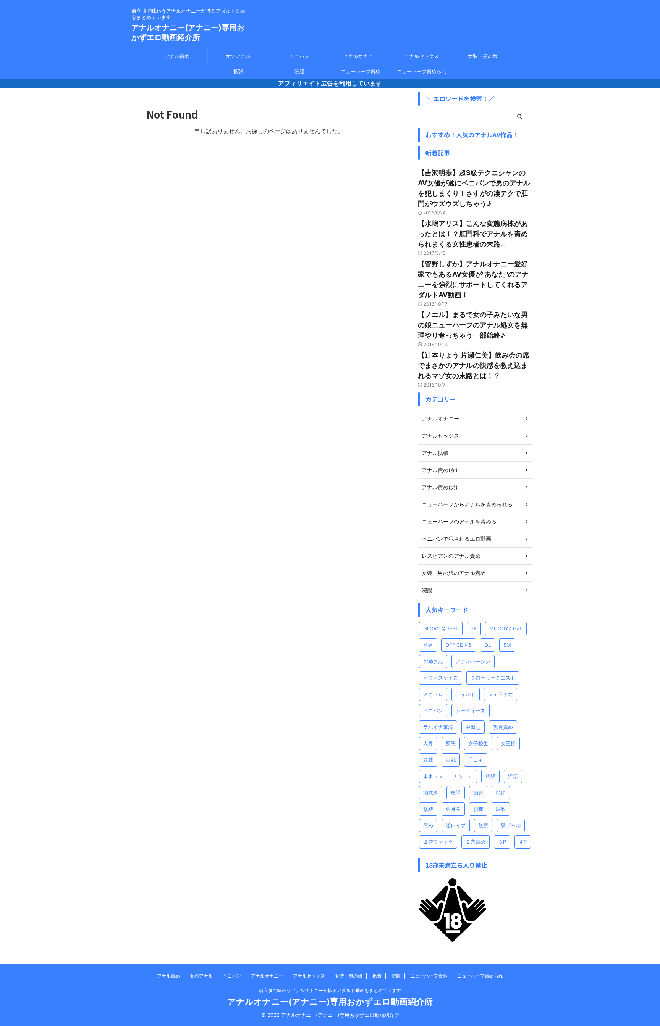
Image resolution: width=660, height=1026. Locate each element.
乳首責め (503, 727)
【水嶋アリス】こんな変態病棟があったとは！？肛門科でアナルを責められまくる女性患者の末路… (473, 233)
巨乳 (451, 760)
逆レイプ (456, 825)
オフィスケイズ (440, 678)
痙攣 (456, 792)
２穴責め (475, 842)
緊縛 (428, 809)
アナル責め (177, 56)
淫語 (513, 776)
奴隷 (428, 760)
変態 (451, 743)
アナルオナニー (360, 56)
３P (502, 842)
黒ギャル (511, 825)
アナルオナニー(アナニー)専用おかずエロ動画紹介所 (330, 1002)
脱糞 (478, 809)
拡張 (238, 71)
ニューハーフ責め (360, 71)
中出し (473, 727)
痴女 (478, 792)
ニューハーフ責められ (421, 71)
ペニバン (299, 56)
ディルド (466, 694)
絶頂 (501, 792)
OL (487, 645)
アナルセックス (421, 56)
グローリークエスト (493, 678)
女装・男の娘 (483, 56)
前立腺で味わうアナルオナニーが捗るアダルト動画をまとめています (330, 990)
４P (523, 842)
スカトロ (433, 694)
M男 (428, 645)
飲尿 (483, 825)
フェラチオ (500, 694)
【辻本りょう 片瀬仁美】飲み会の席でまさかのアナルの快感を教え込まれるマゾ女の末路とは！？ (473, 365)
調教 (501, 809)
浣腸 (299, 71)
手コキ (475, 760)
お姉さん (433, 661)
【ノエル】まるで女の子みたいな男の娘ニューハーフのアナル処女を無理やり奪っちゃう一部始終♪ (473, 325)
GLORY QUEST (440, 628)
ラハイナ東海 (438, 727)
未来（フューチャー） (448, 776)
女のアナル (238, 56)
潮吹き (430, 792)
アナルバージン (473, 661)
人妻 (428, 743)
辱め (428, 825)
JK (474, 628)
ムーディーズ (470, 710)
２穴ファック (438, 842)
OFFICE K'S (458, 645)
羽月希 (453, 809)
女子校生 (478, 743)
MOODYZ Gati (505, 628)
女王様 (508, 743)
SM (507, 645)
